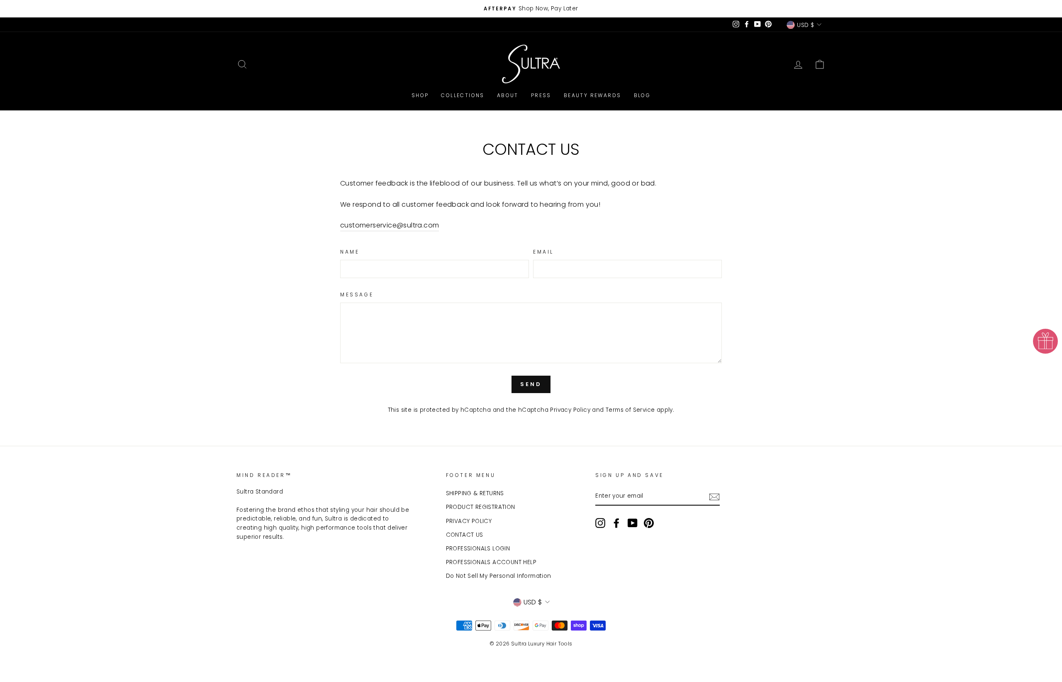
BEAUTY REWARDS (592, 95)
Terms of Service (630, 410)
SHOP (420, 95)
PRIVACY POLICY (469, 521)
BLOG (642, 95)
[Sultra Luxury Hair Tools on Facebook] (616, 523)
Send (531, 384)
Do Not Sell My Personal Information (498, 576)
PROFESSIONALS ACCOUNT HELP (491, 562)
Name (349, 251)
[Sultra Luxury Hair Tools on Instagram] (600, 523)
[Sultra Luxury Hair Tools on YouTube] (633, 523)
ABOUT (508, 95)
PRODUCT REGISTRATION (480, 507)
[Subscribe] (714, 496)
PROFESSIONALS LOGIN (478, 548)
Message (356, 294)
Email (543, 251)
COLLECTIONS (462, 95)
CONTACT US (464, 535)
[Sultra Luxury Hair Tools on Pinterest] (649, 523)
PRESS (541, 95)
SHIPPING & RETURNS (475, 493)
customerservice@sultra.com (389, 225)
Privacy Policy (570, 410)
